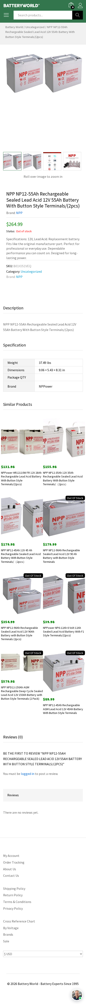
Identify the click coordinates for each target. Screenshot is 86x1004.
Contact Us (11, 875)
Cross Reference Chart (19, 921)
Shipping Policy (14, 888)
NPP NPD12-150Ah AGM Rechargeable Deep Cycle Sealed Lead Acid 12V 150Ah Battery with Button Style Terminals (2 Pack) (22, 693)
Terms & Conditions (17, 902)
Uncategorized (34, 27)
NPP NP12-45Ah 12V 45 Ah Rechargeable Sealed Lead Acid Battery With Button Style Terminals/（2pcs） (21, 556)
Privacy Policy (13, 908)
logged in (27, 774)
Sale (6, 941)
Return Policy (13, 895)
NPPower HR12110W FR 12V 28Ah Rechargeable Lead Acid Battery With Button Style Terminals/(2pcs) (21, 478)
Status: (10, 231)
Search (77, 15)
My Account (11, 856)
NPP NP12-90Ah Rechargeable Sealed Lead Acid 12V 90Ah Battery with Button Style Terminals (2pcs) (19, 633)
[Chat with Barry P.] (77, 995)
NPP (19, 213)
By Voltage (11, 928)
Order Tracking (13, 862)
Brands (8, 934)
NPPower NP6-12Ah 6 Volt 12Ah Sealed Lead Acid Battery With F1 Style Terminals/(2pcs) (63, 631)
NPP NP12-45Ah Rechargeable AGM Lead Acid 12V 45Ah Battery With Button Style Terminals (63, 709)
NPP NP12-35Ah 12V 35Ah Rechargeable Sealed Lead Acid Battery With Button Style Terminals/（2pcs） (63, 478)
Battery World (14, 27)
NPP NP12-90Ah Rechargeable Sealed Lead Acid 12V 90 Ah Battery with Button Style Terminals (61, 556)
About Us (9, 869)
